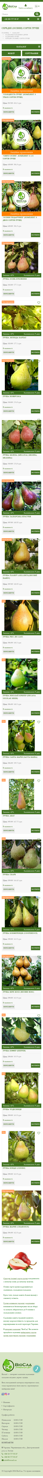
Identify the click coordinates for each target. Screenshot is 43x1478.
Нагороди (7, 1409)
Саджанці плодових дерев (16, 35)
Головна (5, 33)
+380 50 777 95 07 (10, 1454)
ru (39, 6)
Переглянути (8, 112)
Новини (6, 1402)
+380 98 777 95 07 (10, 1457)
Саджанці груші (12, 36)
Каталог (16, 33)
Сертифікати (8, 1406)
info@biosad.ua (10, 1460)
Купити (36, 112)
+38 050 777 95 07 (11, 19)
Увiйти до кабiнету (25, 8)
